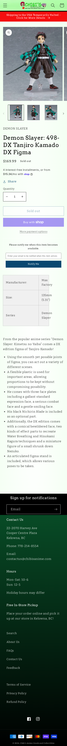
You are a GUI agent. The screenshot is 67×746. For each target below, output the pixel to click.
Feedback (13, 668)
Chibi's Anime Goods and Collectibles (37, 743)
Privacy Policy (17, 693)
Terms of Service (19, 684)
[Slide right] (63, 113)
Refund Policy (16, 702)
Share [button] (12, 181)
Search (12, 633)
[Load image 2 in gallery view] (33, 112)
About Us (13, 642)
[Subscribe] (55, 509)
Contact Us (14, 659)
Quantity (9, 188)
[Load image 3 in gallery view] (51, 112)
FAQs (10, 650)
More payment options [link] (33, 231)
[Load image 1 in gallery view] (16, 112)
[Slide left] (3, 113)
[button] (5, 5)
